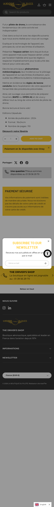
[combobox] (42, 504)
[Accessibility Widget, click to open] (47, 253)
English (43, 504)
